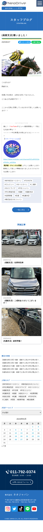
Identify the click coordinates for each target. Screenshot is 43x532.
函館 (20, 192)
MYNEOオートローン (14, 181)
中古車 (15, 390)
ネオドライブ (10, 188)
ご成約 (33, 184)
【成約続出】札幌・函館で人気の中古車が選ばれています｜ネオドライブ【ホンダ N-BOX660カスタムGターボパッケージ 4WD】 (21, 372)
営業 (13, 399)
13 (21, 433)
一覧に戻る (21, 210)
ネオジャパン (17, 494)
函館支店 (29, 192)
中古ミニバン (24, 188)
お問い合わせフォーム (21, 482)
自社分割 (7, 396)
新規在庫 (23, 396)
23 (38, 436)
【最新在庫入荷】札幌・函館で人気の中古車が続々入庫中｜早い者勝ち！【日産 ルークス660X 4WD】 (21, 360)
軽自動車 (31, 399)
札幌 (14, 396)
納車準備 (21, 399)
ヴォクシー (10, 184)
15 (33, 433)
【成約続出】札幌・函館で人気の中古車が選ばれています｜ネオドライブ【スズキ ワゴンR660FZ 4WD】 (21, 366)
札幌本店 (26, 196)
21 (27, 436)
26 (16, 439)
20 (21, 436)
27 (21, 439)
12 (16, 433)
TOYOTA (28, 181)
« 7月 (4, 446)
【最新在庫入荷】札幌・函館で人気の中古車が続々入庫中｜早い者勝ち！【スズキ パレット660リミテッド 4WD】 (21, 369)
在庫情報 (9, 196)
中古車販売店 (10, 192)
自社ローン (24, 393)
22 (33, 436)
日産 (17, 196)
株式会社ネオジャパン (14, 199)
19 (16, 436)
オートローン (22, 184)
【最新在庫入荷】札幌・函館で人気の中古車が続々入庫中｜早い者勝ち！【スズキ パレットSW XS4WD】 (21, 363)
